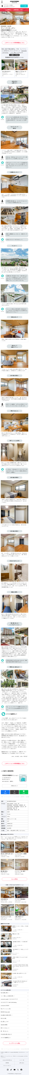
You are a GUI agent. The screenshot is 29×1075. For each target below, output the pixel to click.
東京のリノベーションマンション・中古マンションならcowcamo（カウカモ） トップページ (14, 1057)
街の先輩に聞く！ (5, 992)
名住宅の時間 (4, 1024)
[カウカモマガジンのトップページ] (14, 2)
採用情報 (7, 1062)
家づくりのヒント (5, 1028)
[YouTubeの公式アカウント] (14, 1069)
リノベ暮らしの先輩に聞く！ (8, 996)
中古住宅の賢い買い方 (6, 1034)
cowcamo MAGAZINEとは (7, 1060)
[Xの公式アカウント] (17, 1069)
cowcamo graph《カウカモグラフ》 (9, 999)
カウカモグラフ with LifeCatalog (8, 1002)
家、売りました (4, 1031)
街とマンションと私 (6, 1008)
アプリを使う (24, 5)
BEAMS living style (5, 1012)
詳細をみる (13, 785)
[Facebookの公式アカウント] (21, 1069)
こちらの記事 (17, 708)
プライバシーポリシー (7, 1065)
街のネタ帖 (3, 1018)
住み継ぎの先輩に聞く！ (7, 1015)
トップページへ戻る (14, 1043)
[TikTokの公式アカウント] (11, 1069)
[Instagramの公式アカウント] (7, 1069)
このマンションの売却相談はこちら (14, 42)
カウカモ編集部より (6, 1037)
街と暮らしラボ (4, 1021)
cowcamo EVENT (5, 1005)
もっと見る (14, 879)
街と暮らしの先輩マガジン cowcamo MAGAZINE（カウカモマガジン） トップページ (14, 1053)
